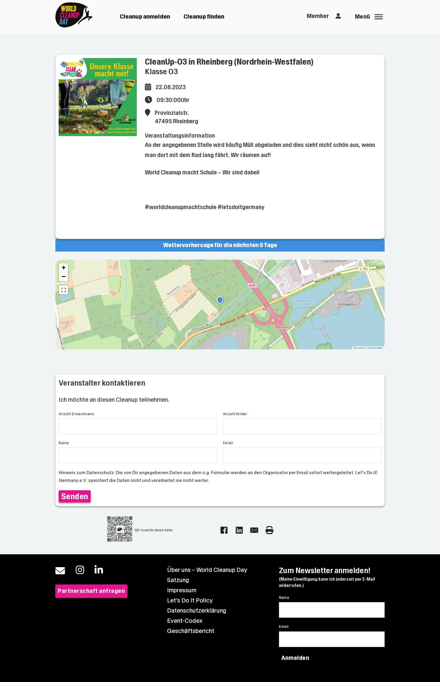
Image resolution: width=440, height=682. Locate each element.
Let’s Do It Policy (190, 600)
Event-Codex (184, 621)
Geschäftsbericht (190, 631)
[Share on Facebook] (224, 530)
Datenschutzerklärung (196, 611)
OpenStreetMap (375, 347)
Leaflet (359, 347)
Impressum (181, 590)
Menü (362, 16)
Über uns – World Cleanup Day (207, 570)
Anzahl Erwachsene (76, 414)
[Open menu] (379, 16)
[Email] (254, 530)
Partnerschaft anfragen (91, 591)
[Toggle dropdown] (338, 16)
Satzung (178, 580)
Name (64, 443)
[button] (220, 300)
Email (228, 443)
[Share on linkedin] (239, 530)
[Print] (269, 530)
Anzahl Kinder (235, 414)
